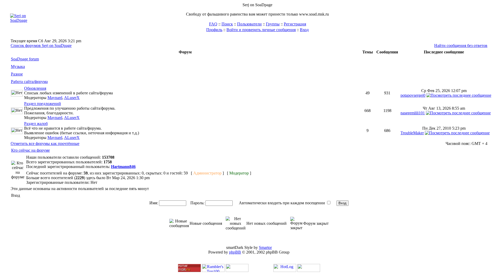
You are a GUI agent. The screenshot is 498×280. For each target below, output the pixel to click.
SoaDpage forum (25, 59)
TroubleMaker (412, 133)
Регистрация (295, 24)
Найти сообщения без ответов (460, 45)
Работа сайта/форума (29, 81)
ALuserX (72, 97)
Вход (304, 29)
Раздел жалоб (36, 123)
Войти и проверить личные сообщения (261, 29)
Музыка (18, 66)
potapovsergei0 (412, 95)
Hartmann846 (123, 166)
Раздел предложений (42, 103)
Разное (17, 74)
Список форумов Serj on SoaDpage (41, 45)
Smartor (265, 247)
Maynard (54, 97)
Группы (273, 24)
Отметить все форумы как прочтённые (45, 143)
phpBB (235, 252)
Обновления (35, 88)
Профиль (214, 29)
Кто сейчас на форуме (30, 150)
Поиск (227, 24)
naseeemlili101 (412, 113)
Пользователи (249, 24)
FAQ (213, 24)
